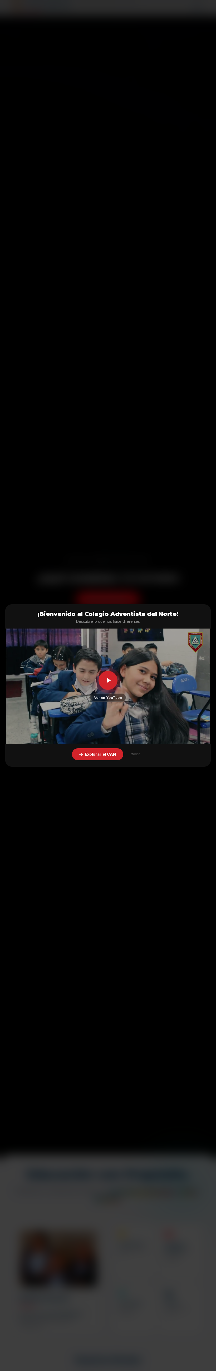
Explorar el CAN (100, 754)
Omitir (135, 754)
